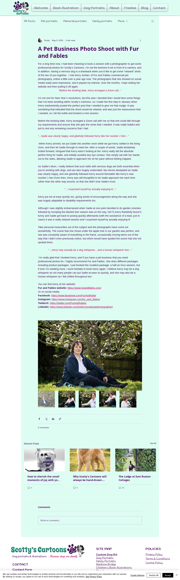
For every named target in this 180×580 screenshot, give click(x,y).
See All (153, 443)
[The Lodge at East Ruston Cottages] (135, 460)
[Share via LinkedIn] (53, 419)
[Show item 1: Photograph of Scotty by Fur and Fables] (46, 399)
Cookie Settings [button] (137, 575)
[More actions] (140, 40)
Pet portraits (49, 21)
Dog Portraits (104, 557)
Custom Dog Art (106, 554)
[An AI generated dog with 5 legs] (90, 460)
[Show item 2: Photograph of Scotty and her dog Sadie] (66, 399)
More (121, 21)
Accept (168, 575)
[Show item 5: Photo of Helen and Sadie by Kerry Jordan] (128, 399)
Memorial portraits (75, 21)
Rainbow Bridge (106, 564)
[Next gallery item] (138, 355)
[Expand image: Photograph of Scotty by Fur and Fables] (90, 355)
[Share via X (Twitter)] (46, 419)
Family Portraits (106, 561)
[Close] (176, 575)
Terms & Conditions (158, 558)
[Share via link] (60, 419)
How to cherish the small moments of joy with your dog (43, 478)
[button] (152, 21)
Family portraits (102, 21)
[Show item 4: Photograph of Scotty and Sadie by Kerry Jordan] (107, 399)
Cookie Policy (154, 562)
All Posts (29, 21)
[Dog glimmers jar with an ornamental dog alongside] (44, 460)
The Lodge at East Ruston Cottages (135, 478)
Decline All (153, 575)
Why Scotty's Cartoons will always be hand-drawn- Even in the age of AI (90, 478)
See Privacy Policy (94, 576)
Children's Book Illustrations (114, 567)
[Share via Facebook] (39, 419)
